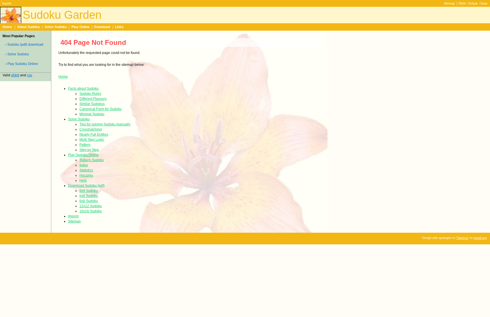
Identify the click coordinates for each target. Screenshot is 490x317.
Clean (483, 3)
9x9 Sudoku (88, 191)
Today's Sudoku (91, 160)
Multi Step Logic (91, 140)
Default (473, 3)
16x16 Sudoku (90, 211)
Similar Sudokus (92, 104)
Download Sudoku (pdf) (86, 186)
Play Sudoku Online (83, 155)
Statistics (86, 170)
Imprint (6, 3)
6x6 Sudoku (88, 196)
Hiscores (86, 175)
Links (119, 27)
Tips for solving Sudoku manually (104, 124)
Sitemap (449, 3)
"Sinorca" (462, 238)
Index (83, 165)
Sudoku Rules (90, 94)
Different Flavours (93, 99)
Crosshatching (90, 129)
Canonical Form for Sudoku (100, 109)
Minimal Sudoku (91, 114)
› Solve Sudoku (17, 54)
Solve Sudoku (56, 27)
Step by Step (89, 150)
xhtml (15, 75)
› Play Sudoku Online (21, 64)
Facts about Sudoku (83, 89)
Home (7, 27)
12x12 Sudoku (90, 206)
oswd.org (480, 238)
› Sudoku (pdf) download (24, 45)
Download (102, 27)
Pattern (84, 145)
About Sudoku (28, 27)
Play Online (80, 27)
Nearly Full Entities (93, 135)
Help (83, 180)
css (29, 75)
